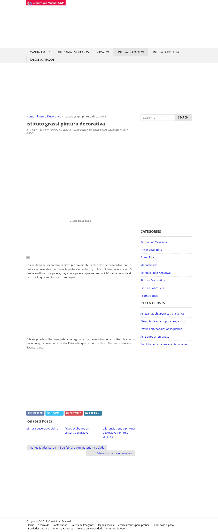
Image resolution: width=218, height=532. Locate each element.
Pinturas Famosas (62, 528)
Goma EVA (103, 52)
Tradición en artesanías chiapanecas (164, 344)
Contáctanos (60, 525)
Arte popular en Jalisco (155, 336)
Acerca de (43, 525)
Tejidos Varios (106, 525)
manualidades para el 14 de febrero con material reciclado (67, 447)
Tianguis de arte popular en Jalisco (163, 321)
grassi (116, 129)
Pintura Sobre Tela (165, 52)
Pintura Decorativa (130, 52)
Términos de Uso (115, 528)
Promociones (149, 296)
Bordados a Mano (38, 528)
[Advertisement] (129, 24)
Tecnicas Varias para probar (133, 525)
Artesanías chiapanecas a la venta (162, 313)
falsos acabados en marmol (114, 453)
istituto (124, 129)
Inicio (31, 525)
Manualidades (40, 52)
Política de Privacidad (89, 528)
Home (30, 116)
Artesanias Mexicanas (73, 52)
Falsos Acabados (42, 59)
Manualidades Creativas (156, 273)
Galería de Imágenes (82, 525)
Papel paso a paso (163, 525)
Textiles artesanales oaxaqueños (161, 329)
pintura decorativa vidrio (42, 428)
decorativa (105, 129)
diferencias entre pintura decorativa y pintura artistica (119, 433)
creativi (33, 129)
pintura (30, 132)
